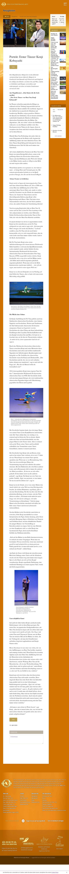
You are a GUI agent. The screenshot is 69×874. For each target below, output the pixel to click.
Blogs (33, 800)
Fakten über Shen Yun (9, 804)
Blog (54, 111)
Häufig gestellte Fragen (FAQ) (11, 812)
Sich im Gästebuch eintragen (56, 821)
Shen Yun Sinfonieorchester (10, 800)
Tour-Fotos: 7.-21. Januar (61, 21)
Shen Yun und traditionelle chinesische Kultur (54, 810)
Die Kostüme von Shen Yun (49, 802)
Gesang (44, 800)
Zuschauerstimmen (25, 802)
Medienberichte (24, 804)
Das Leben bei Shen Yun (9, 802)
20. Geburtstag (7, 796)
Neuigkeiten (14, 16)
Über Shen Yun (24, 798)
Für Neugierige (46, 793)
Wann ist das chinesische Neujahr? (55, 21)
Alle (54, 109)
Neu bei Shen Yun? (8, 798)
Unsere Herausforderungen (10, 806)
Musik (44, 798)
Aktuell (22, 796)
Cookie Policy (54, 872)
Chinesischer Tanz (47, 796)
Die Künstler (6, 810)
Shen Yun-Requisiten (47, 806)
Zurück (7, 16)
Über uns (5, 793)
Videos (22, 793)
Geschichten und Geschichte (50, 808)
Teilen (13, 67)
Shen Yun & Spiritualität (9, 808)
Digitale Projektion (47, 804)
